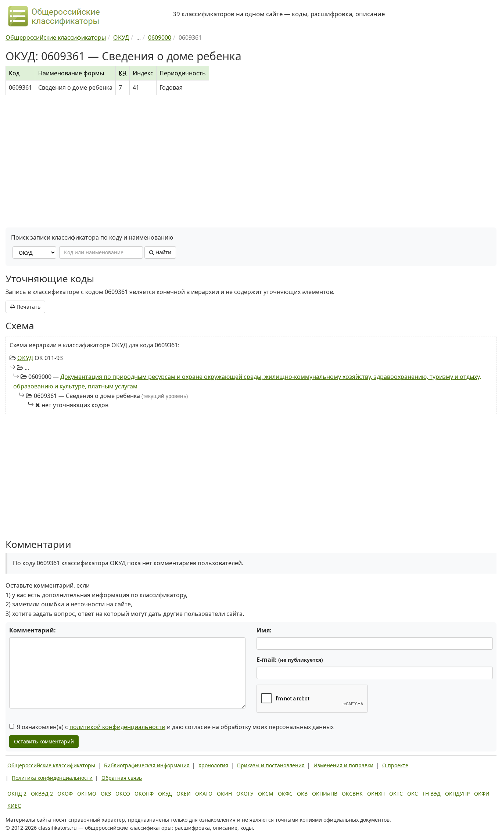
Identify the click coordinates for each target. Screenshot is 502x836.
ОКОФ (65, 793)
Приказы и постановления (271, 765)
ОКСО (122, 793)
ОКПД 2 (16, 793)
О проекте (395, 765)
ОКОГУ (245, 793)
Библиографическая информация (147, 765)
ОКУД (25, 358)
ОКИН (224, 793)
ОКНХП (376, 793)
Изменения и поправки (343, 765)
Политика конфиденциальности (52, 777)
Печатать (27, 306)
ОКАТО (203, 793)
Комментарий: (32, 630)
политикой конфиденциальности (117, 727)
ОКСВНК (352, 793)
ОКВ (302, 793)
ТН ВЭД (431, 793)
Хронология (213, 765)
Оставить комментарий (44, 741)
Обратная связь (121, 777)
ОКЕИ (183, 793)
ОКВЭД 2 (42, 793)
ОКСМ (265, 793)
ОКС (412, 793)
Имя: (264, 630)
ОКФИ (482, 793)
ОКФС (285, 793)
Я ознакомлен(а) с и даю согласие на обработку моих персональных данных (175, 727)
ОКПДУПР (457, 793)
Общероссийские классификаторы (51, 765)
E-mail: (290, 660)
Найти (162, 252)
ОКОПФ (144, 793)
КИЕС (14, 805)
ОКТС (396, 793)
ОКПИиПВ (324, 793)
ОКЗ (106, 793)
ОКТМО (86, 793)
